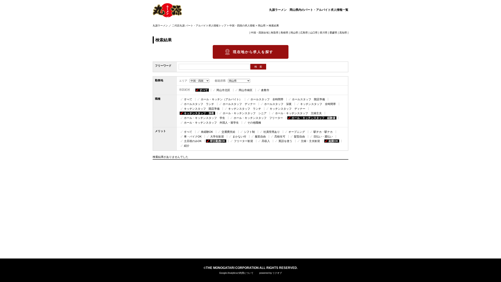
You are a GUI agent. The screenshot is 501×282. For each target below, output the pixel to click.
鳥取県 (274, 32)
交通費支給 (228, 131)
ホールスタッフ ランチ (199, 104)
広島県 (304, 32)
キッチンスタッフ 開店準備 (202, 108)
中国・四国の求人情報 (242, 25)
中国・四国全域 (260, 32)
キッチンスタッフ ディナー (287, 108)
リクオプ (277, 273)
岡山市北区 (223, 90)
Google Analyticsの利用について (236, 273)
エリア (183, 80)
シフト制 (249, 131)
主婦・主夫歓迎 (310, 141)
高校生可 (279, 136)
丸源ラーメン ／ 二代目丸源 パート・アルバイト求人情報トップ (189, 25)
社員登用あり (271, 131)
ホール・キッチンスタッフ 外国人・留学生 (211, 122)
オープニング (296, 131)
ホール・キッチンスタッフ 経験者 (313, 117)
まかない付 (239, 136)
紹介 (186, 145)
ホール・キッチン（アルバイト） (221, 99)
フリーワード (163, 65)
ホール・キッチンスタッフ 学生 (204, 117)
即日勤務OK (217, 141)
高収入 (266, 141)
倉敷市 (265, 90)
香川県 (323, 32)
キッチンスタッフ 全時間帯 (318, 104)
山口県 (314, 32)
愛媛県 (333, 32)
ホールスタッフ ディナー (239, 104)
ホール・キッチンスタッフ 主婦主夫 (298, 113)
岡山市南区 (245, 90)
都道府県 (220, 80)
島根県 (284, 32)
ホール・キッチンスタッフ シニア (245, 113)
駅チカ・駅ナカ (323, 131)
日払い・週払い (323, 136)
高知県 (343, 32)
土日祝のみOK (193, 141)
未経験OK (207, 131)
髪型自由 (299, 136)
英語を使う (285, 141)
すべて (204, 90)
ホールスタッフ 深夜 (278, 104)
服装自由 (260, 136)
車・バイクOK (193, 136)
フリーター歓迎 (243, 141)
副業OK (333, 141)
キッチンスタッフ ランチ (244, 108)
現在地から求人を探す (253, 52)
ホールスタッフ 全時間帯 (266, 99)
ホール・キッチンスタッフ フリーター (258, 117)
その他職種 (254, 122)
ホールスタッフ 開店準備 (308, 99)
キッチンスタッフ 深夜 (199, 113)
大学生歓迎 (217, 136)
